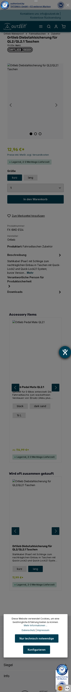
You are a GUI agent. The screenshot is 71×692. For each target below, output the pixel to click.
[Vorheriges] (11, 105)
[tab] (34, 263)
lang (30, 177)
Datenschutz (28, 630)
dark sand (40, 406)
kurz (14, 177)
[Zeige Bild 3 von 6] (40, 133)
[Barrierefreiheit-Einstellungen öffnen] (65, 352)
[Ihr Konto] (56, 26)
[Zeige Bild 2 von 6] (35, 133)
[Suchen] (48, 26)
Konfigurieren (37, 649)
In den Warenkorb (35, 199)
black (20, 406)
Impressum (43, 630)
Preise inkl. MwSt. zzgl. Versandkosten (28, 154)
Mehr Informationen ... (35, 625)
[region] (35, 101)
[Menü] (40, 26)
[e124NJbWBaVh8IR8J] (35, 101)
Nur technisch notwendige (36, 638)
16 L (19, 415)
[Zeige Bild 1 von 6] (30, 133)
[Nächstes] (56, 105)
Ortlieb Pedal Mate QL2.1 (28, 387)
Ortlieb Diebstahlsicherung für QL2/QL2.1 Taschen (32, 547)
